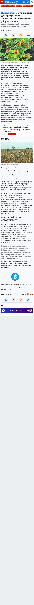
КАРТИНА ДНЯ (29, 305)
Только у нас (11, 6)
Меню (2, 2)
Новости (3, 6)
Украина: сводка (27, 6)
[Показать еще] (28, 35)
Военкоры (19, 6)
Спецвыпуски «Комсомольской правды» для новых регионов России (14, 305)
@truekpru (11, 289)
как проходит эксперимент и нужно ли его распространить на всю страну (16, 128)
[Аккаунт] (32, 2)
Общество (5, 134)
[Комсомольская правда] (10, 2)
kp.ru (31, 294)
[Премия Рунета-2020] (16, 2)
